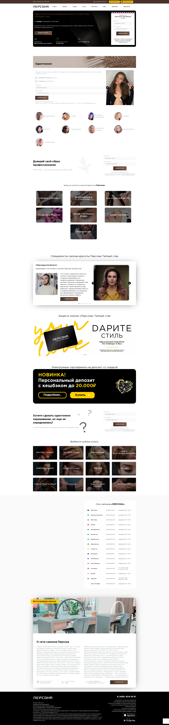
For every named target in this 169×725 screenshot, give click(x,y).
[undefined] (107, 87)
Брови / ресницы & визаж (84, 215)
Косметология (118, 215)
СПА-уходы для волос (118, 198)
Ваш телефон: (117, 26)
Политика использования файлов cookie (124, 711)
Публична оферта (130, 706)
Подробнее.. (52, 395)
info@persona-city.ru (39, 720)
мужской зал (83, 232)
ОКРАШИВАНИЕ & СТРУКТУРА (83, 198)
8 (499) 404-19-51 (126, 37)
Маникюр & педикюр (49, 215)
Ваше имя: (116, 20)
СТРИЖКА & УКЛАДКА (49, 198)
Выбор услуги (43, 32)
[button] (80, 303)
